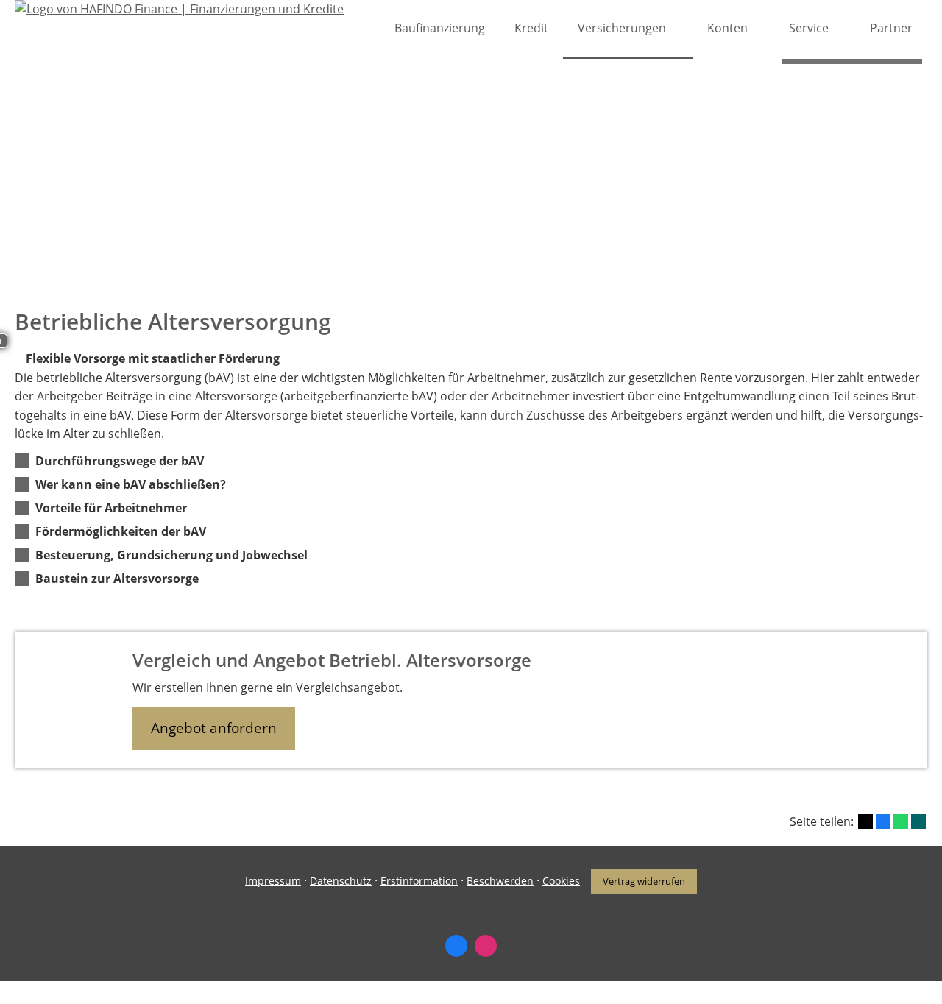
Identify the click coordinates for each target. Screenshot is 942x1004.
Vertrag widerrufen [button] (644, 881)
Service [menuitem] (809, 28)
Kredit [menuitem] (531, 28)
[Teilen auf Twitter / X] (865, 821)
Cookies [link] (561, 881)
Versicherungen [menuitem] (622, 28)
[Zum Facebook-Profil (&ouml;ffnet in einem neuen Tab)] (456, 946)
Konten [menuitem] (727, 28)
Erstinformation (419, 881)
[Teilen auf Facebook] (883, 821)
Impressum (273, 881)
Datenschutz (341, 881)
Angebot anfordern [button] (214, 728)
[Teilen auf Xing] (918, 821)
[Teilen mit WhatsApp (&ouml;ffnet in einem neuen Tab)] (900, 821)
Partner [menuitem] (891, 28)
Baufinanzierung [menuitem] (439, 28)
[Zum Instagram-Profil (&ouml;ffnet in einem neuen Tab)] (486, 946)
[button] (119, 461)
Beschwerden (500, 881)
